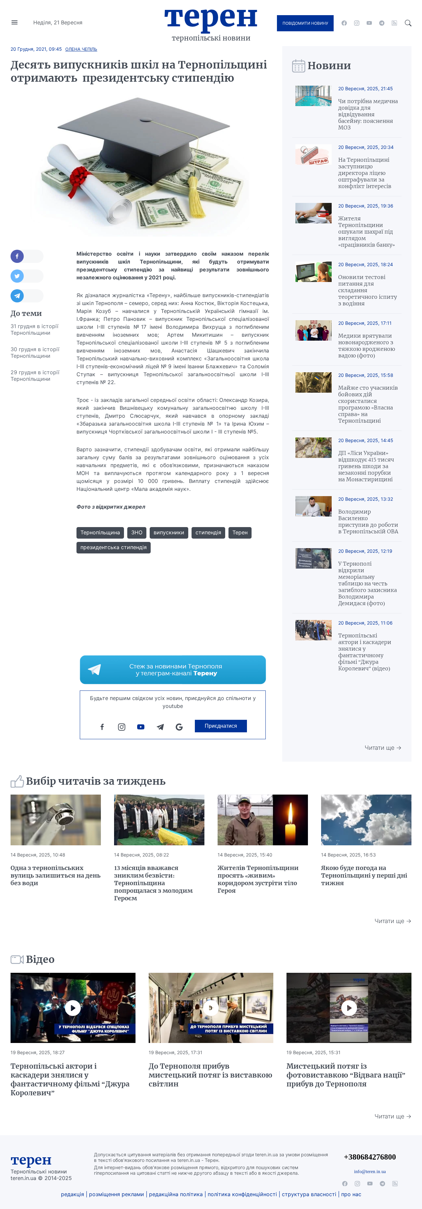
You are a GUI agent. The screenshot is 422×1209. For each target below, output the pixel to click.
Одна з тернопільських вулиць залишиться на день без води (56, 875)
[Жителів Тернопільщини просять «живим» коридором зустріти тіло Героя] (263, 820)
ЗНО (136, 532)
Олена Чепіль (81, 49)
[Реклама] (172, 670)
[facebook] (344, 23)
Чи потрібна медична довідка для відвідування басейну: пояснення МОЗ (368, 114)
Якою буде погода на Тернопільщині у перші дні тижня (364, 875)
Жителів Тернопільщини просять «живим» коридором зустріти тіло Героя (258, 879)
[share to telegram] (27, 295)
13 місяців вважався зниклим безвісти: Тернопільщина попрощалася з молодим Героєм (153, 883)
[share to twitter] (27, 276)
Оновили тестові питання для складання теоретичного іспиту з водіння (367, 290)
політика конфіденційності (242, 1194)
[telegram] (381, 23)
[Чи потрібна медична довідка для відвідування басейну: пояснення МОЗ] (313, 108)
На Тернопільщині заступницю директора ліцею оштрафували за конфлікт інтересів (364, 172)
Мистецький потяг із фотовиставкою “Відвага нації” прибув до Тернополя (346, 1075)
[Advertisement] (37, 486)
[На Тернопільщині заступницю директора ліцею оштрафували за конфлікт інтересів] (313, 166)
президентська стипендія (113, 547)
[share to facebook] (27, 256)
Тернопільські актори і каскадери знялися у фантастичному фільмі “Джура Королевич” (70, 1079)
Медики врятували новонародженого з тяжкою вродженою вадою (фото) (366, 345)
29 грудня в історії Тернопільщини (35, 375)
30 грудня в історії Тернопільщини (35, 352)
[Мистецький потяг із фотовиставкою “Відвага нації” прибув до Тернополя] (348, 1008)
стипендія (208, 532)
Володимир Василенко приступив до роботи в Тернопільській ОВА (368, 521)
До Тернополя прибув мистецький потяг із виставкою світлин (210, 1075)
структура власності (309, 1194)
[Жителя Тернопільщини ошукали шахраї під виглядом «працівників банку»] (313, 225)
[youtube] (369, 23)
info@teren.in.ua (370, 1171)
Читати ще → (383, 747)
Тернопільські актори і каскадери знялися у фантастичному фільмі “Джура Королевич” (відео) (364, 652)
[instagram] (356, 23)
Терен (211, 16)
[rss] (394, 23)
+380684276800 (370, 1157)
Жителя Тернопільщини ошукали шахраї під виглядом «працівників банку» (366, 231)
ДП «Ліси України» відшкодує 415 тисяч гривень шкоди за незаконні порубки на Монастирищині (366, 466)
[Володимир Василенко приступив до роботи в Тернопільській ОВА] (313, 515)
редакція (72, 1194)
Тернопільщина (100, 532)
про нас (351, 1194)
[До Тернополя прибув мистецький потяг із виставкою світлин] (211, 1008)
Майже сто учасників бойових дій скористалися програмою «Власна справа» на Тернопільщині (368, 404)
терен (31, 1160)
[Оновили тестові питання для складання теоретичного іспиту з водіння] (313, 284)
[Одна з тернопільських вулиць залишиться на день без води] (56, 820)
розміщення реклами (116, 1194)
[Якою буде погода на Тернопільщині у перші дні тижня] (366, 820)
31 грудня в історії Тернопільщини (34, 329)
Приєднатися (221, 726)
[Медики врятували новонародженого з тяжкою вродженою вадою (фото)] (313, 339)
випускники (169, 532)
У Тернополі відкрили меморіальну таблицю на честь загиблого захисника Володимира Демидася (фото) (367, 583)
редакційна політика (176, 1194)
